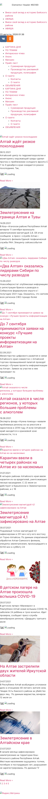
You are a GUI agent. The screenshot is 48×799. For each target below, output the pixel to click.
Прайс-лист (11, 63)
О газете (9, 75)
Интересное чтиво (15, 53)
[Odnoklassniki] (10, 38)
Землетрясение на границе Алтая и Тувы (20, 214)
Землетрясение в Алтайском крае (16, 740)
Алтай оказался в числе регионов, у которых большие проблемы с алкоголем (22, 405)
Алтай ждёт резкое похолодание (17, 143)
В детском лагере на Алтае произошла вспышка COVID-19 (18, 592)
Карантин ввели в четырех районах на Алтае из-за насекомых (21, 462)
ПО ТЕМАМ (11, 50)
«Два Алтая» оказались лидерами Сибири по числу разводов (21, 270)
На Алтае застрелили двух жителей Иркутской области (23, 670)
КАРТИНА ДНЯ (13, 47)
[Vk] (3, 38)
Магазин (9, 59)
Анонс (8, 56)
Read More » (6, 180)
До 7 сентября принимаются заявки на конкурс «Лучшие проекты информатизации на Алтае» (22, 335)
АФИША (9, 19)
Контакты (16, 79)
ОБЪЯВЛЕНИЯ (12, 85)
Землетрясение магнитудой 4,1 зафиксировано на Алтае (22, 517)
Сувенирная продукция (23, 66)
